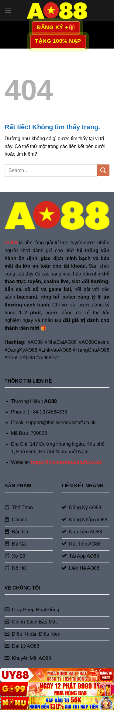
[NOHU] (57, 703)
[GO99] (57, 689)
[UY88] (57, 675)
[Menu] (8, 10)
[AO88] (57, 10)
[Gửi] (103, 170)
